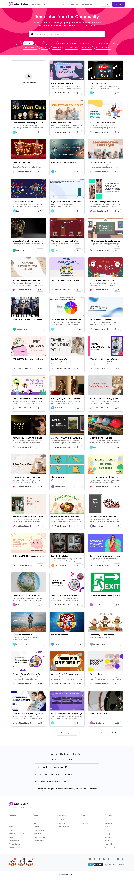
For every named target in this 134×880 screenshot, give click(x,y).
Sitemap (121, 865)
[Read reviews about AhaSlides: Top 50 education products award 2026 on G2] (21, 862)
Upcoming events (39, 830)
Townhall (44, 47)
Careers (108, 827)
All (19, 43)
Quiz (10, 820)
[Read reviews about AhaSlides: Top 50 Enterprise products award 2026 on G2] (29, 862)
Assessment (57, 47)
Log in (106, 4)
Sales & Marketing (30, 47)
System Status (110, 865)
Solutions (49, 4)
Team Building (86, 47)
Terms (107, 830)
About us (108, 820)
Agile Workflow (71, 47)
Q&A (10, 830)
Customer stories (39, 840)
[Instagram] (117, 859)
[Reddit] (122, 859)
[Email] (90, 859)
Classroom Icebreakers (67, 43)
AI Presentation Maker (16, 834)
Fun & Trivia (98, 43)
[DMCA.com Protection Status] (95, 864)
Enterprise (87, 4)
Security (108, 840)
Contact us (109, 823)
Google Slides (62, 820)
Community (28, 43)
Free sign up (118, 4)
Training (50, 43)
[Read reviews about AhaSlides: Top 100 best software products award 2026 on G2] (12, 862)
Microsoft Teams (63, 827)
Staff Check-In (111, 43)
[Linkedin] (104, 859)
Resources (62, 4)
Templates (36, 827)
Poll (10, 823)
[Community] (99, 859)
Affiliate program (39, 837)
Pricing (74, 4)
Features (36, 4)
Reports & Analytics (15, 847)
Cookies (108, 837)
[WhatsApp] (94, 859)
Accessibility (109, 844)
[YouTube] (108, 859)
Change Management (103, 47)
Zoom (59, 830)
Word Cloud (13, 827)
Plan (82, 820)
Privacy (107, 834)
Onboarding (84, 43)
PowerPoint (61, 823)
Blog (34, 823)
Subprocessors (110, 847)
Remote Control (14, 844)
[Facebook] (113, 859)
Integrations (62, 815)
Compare (36, 820)
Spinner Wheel (14, 840)
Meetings (40, 43)
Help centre (37, 834)
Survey (11, 837)
